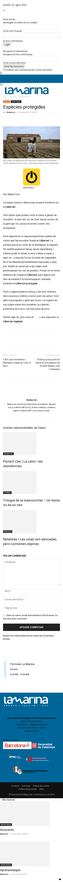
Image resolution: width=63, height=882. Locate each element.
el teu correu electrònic (14, 62)
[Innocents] (31, 813)
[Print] (41, 119)
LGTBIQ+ (7, 493)
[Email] (34, 119)
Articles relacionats (15, 428)
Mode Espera (25, 96)
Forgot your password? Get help (19, 47)
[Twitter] (11, 1)
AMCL (41, 789)
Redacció (11, 112)
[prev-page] (4, 550)
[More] (48, 119)
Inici (4, 96)
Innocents (7, 830)
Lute (36, 317)
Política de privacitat (27, 789)
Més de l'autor (37, 428)
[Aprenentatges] (31, 854)
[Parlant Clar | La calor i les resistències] (31, 443)
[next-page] (6, 550)
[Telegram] (27, 119)
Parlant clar (8, 454)
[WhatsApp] (20, 119)
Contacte (15, 786)
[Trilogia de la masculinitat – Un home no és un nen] (31, 482)
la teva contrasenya (12, 40)
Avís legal (26, 786)
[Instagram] (6, 1)
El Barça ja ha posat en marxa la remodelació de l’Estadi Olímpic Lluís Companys (47, 364)
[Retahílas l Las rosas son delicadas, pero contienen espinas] (31, 521)
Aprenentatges (10, 870)
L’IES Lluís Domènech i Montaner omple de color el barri (17, 362)
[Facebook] (4, 1)
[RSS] (9, 1)
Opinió (13, 96)
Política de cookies (41, 786)
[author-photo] (31, 395)
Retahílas (7, 531)
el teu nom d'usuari (12, 30)
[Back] (4, 16)
